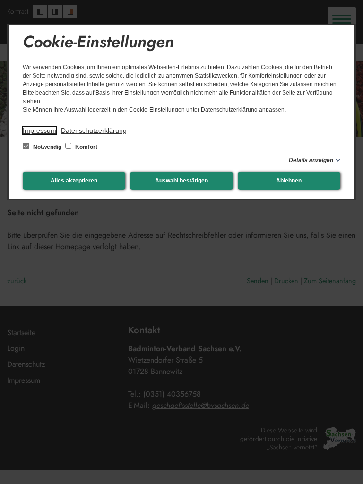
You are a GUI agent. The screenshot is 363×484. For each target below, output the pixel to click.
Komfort (85, 147)
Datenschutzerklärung (94, 130)
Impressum (39, 130)
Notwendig (47, 147)
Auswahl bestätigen (181, 180)
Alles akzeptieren (74, 180)
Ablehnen (289, 180)
